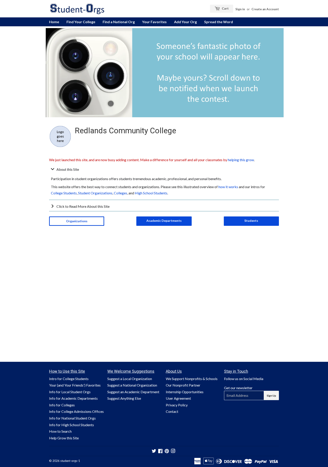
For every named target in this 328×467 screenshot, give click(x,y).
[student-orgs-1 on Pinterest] (166, 451)
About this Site (67, 169)
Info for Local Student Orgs (70, 392)
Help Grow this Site (64, 438)
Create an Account (265, 9)
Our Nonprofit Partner (183, 385)
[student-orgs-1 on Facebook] (160, 451)
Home (54, 22)
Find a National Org (119, 22)
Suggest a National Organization (132, 385)
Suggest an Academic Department (133, 392)
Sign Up (271, 395)
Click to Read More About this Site (83, 206)
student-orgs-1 (70, 461)
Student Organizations (95, 193)
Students (251, 220)
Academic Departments (164, 220)
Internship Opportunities (184, 392)
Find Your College (80, 22)
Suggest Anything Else (124, 398)
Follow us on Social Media (243, 378)
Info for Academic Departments (73, 398)
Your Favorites (154, 22)
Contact (172, 411)
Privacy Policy (177, 405)
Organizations (76, 221)
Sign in (240, 9)
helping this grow (241, 160)
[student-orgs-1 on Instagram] (173, 451)
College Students (64, 193)
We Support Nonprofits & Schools (192, 378)
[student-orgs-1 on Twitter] (154, 451)
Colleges (120, 193)
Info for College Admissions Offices (76, 411)
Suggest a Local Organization (129, 378)
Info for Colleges (62, 405)
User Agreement (178, 398)
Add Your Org (185, 22)
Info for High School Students (71, 425)
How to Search (60, 431)
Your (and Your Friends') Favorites (75, 385)
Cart (225, 8)
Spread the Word (218, 22)
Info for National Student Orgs (72, 418)
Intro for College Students (69, 378)
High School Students (151, 193)
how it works (228, 187)
